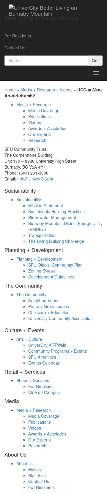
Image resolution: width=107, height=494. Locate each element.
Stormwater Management (52, 217)
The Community (31, 294)
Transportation (42, 235)
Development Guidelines (51, 277)
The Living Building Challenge (56, 241)
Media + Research (38, 90)
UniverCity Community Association (60, 318)
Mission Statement (45, 205)
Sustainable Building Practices (56, 211)
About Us (25, 463)
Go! (95, 61)
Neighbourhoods (43, 300)
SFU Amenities (42, 357)
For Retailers (40, 386)
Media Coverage (43, 110)
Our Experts (39, 134)
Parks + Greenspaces (48, 306)
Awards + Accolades (47, 128)
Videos (66, 90)
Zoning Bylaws (42, 271)
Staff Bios (37, 475)
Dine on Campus (44, 392)
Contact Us (14, 47)
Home (10, 90)
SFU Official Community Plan (55, 265)
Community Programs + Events (57, 351)
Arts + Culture (29, 339)
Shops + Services (32, 380)
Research (37, 140)
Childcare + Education (49, 312)
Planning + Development (39, 259)
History (34, 469)
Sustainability (28, 199)
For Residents (17, 36)
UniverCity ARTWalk (47, 345)
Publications (39, 116)
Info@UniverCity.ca (35, 179)
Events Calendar (43, 363)
